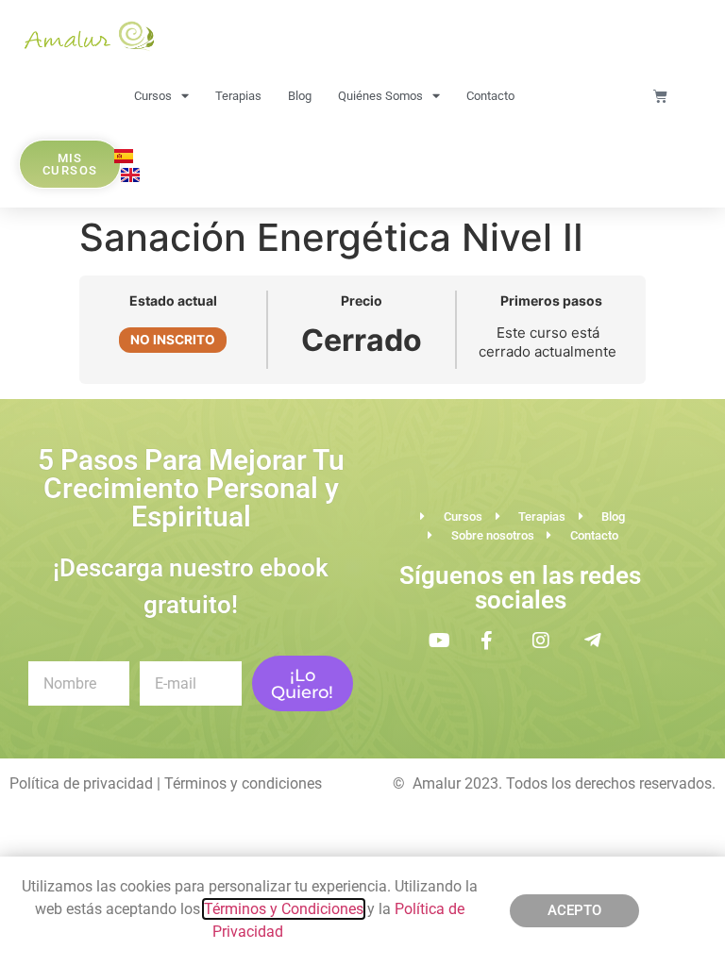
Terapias (238, 96)
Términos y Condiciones (283, 909)
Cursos (153, 96)
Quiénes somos (380, 96)
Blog (300, 96)
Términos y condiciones (243, 783)
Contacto (490, 96)
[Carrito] (660, 95)
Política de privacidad (81, 783)
